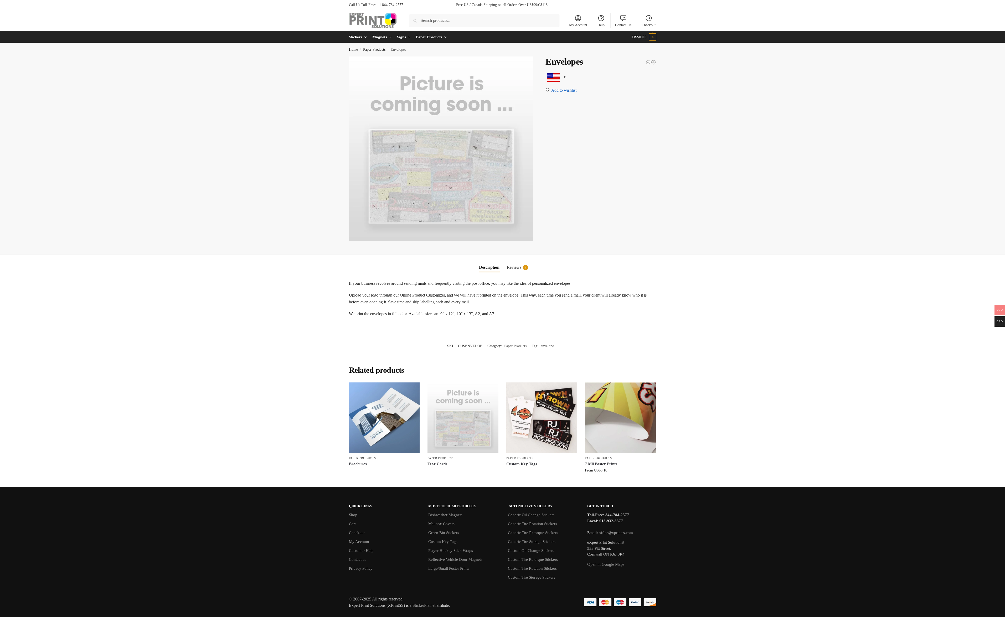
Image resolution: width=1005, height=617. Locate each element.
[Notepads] (648, 62)
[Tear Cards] (462, 417)
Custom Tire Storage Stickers (531, 577)
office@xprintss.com (616, 533)
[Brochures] (384, 417)
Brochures (358, 464)
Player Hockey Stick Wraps (450, 550)
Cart (352, 524)
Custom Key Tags (521, 464)
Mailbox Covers (441, 524)
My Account (578, 25)
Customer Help (361, 550)
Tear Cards (437, 464)
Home (353, 49)
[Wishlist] (412, 390)
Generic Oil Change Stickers (531, 515)
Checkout (649, 25)
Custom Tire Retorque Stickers (533, 559)
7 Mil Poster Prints (601, 464)
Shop (353, 515)
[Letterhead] (653, 62)
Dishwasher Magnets (445, 515)
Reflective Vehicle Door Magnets (455, 559)
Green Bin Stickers (443, 533)
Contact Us (623, 25)
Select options (620, 481)
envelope (547, 346)
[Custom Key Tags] (541, 417)
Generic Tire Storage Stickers (531, 542)
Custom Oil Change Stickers (531, 550)
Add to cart (384, 473)
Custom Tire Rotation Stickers (532, 568)
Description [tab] (489, 267)
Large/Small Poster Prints (448, 568)
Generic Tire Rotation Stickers (532, 524)
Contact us (357, 559)
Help (601, 25)
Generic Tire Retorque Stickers (533, 533)
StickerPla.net (424, 605)
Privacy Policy (361, 568)
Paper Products (374, 49)
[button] (644, 37)
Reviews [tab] (516, 267)
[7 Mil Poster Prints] (620, 417)
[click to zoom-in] (441, 148)
